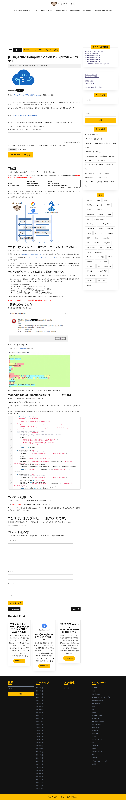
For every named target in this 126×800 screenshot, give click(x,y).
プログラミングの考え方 (99, 761)
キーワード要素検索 (104, 266)
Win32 (110, 257)
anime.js (89, 200)
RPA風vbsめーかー (98, 721)
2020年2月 (39, 740)
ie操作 (101, 228)
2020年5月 (39, 733)
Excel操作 (99, 209)
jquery (89, 233)
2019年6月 (39, 764)
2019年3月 (39, 773)
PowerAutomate (97, 715)
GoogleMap (90, 228)
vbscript (109, 247)
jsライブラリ (99, 233)
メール (11, 583)
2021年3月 (39, 712)
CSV (108, 205)
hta (93, 742)
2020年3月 (39, 736)
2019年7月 (39, 761)
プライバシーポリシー (92, 77)
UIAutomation (91, 247)
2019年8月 (39, 758)
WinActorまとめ (61, 10)
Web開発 (101, 257)
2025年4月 (39, 688)
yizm (26, 65)
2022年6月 (39, 700)
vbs (101, 247)
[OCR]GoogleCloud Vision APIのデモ (44, 637)
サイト (10, 595)
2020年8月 (39, 727)
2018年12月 (40, 782)
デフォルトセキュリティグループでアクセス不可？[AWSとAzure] (19, 628)
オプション (90, 266)
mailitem (110, 233)
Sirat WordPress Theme (57, 797)
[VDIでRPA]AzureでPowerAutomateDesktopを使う (69, 628)
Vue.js (89, 252)
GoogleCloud (107, 224)
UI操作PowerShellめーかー (103, 10)
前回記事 (23, 348)
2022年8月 (39, 694)
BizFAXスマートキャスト (94, 205)
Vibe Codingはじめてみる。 (94, 139)
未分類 (94, 764)
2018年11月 (39, 785)
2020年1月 (39, 743)
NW (93, 709)
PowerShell (105, 238)
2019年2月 (39, 776)
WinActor (89, 261)
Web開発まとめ (75, 10)
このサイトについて (91, 75)
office (96, 238)
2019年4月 (39, 770)
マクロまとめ (87, 10)
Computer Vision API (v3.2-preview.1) (26, 115)
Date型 (89, 209)
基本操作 (89, 285)
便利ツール (101, 280)
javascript (110, 228)
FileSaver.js (90, 214)
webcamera (98, 252)
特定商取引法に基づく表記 (93, 87)
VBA (93, 754)
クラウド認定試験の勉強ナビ (22, 10)
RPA (88, 242)
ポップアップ (104, 276)
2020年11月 (39, 718)
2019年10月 (40, 752)
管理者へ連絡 (89, 81)
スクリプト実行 (102, 271)
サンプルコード (97, 740)
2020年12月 (40, 715)
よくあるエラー (102, 261)
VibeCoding (95, 727)
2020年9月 (39, 724)
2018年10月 (40, 788)
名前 (10, 571)
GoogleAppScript (99, 219)
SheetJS (96, 242)
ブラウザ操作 (91, 276)
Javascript (95, 745)
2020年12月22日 (16, 65)
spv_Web (107, 242)
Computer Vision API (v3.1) (31, 254)
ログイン (67, 688)
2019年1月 (39, 779)
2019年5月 (39, 767)
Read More (20, 661)
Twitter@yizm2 (89, 83)
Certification (96, 694)
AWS (98, 200)
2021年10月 (40, 709)
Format (101, 214)
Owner (94, 712)
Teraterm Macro (97, 751)
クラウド (17, 50)
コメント (12, 540)
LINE (93, 706)
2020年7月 (39, 730)
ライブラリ (90, 280)
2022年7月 (39, 697)
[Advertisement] (63, 27)
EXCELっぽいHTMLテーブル (101, 697)
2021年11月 (39, 706)
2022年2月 (39, 703)
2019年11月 (39, 749)
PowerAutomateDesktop (43, 10)
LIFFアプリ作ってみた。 (93, 152)
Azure (106, 200)
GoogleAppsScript (92, 224)
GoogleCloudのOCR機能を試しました (27, 95)
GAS (109, 214)
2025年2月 (39, 691)
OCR (88, 238)
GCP (88, 219)
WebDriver (90, 257)
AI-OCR (94, 688)
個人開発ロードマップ (92, 134)
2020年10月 (40, 721)
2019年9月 (39, 755)
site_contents (96, 724)
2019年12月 (40, 746)
